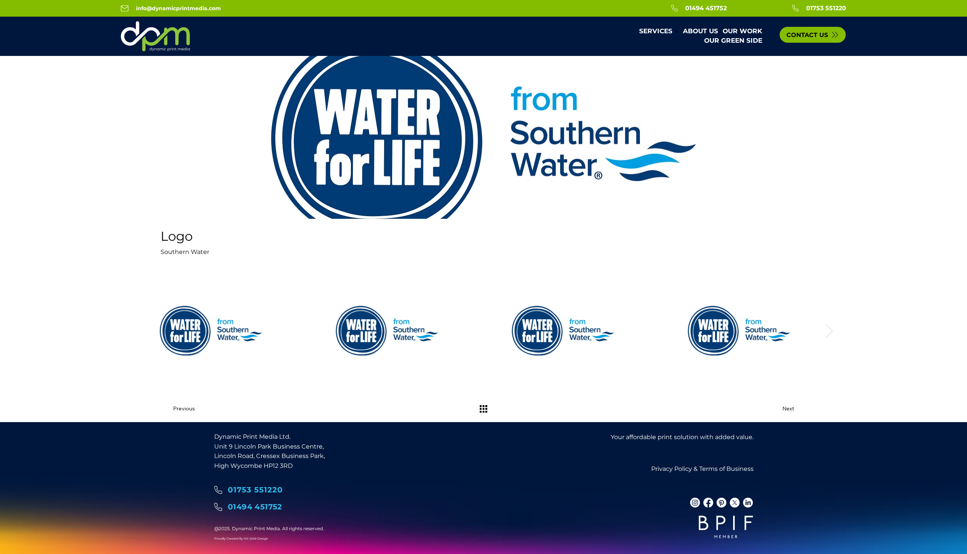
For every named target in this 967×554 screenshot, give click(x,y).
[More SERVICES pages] (676, 31)
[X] (735, 503)
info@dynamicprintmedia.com (178, 8)
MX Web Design (256, 538)
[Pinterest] (721, 503)
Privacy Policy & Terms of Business (702, 468)
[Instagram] (695, 503)
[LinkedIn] (748, 503)
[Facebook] (708, 503)
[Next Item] (829, 330)
